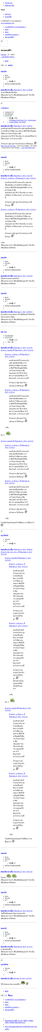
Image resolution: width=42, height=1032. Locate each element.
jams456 (3, 54)
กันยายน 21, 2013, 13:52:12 (16, 126)
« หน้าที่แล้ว (5, 57)
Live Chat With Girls (27, 148)
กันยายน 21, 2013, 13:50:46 (16, 90)
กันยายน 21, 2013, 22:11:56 (16, 348)
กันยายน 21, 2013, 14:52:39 (16, 276)
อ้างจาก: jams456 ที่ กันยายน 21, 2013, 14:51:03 (17, 350)
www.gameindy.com (7, 23)
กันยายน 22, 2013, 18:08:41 (16, 549)
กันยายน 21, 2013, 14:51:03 (16, 176)
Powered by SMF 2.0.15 (13, 1021)
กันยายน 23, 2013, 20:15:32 (16, 911)
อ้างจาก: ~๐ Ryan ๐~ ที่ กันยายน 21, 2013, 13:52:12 (18, 178)
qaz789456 (4, 535)
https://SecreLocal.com (8, 146)
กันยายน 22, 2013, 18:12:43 (16, 871)
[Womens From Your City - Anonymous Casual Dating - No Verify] (23, 122)
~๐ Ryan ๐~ (5, 108)
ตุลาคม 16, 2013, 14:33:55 (16, 978)
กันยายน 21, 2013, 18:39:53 (16, 312)
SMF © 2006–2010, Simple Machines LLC (19, 1021)
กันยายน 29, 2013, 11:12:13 (16, 946)
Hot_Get (4, 332)
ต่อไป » (12, 57)
